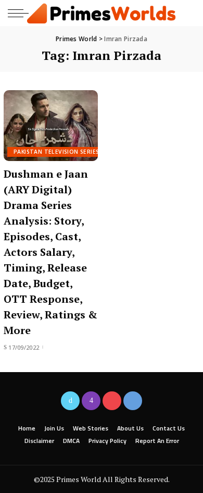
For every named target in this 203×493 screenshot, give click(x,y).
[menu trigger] (21, 13)
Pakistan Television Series (56, 151)
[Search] (186, 13)
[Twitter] (70, 400)
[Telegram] (132, 400)
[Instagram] (91, 400)
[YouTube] (112, 400)
